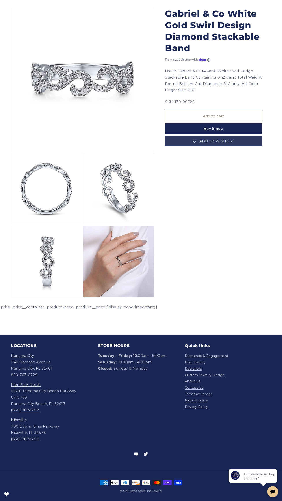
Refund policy (196, 400)
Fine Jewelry (195, 362)
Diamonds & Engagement (206, 356)
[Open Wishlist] (6, 494)
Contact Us (194, 388)
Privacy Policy (196, 407)
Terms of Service (199, 394)
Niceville (19, 420)
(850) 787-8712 (25, 410)
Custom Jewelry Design (204, 375)
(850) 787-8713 (25, 439)
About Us (192, 381)
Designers (193, 369)
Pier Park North (26, 384)
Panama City (22, 356)
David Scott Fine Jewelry (146, 490)
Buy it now (214, 128)
